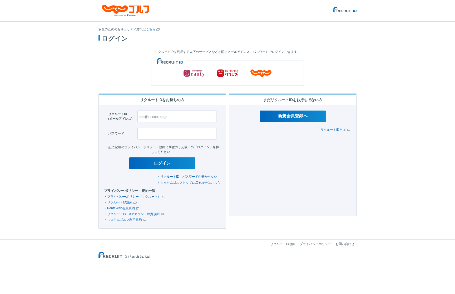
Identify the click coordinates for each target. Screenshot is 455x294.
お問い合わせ (344, 244)
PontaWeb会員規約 (121, 208)
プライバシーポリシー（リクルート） (134, 196)
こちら (150, 29)
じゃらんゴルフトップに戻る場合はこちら (190, 183)
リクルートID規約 (119, 202)
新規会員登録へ (293, 115)
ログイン (162, 163)
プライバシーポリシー (315, 244)
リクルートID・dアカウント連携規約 (133, 214)
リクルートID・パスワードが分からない (188, 176)
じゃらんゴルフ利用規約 (124, 220)
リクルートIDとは (333, 130)
